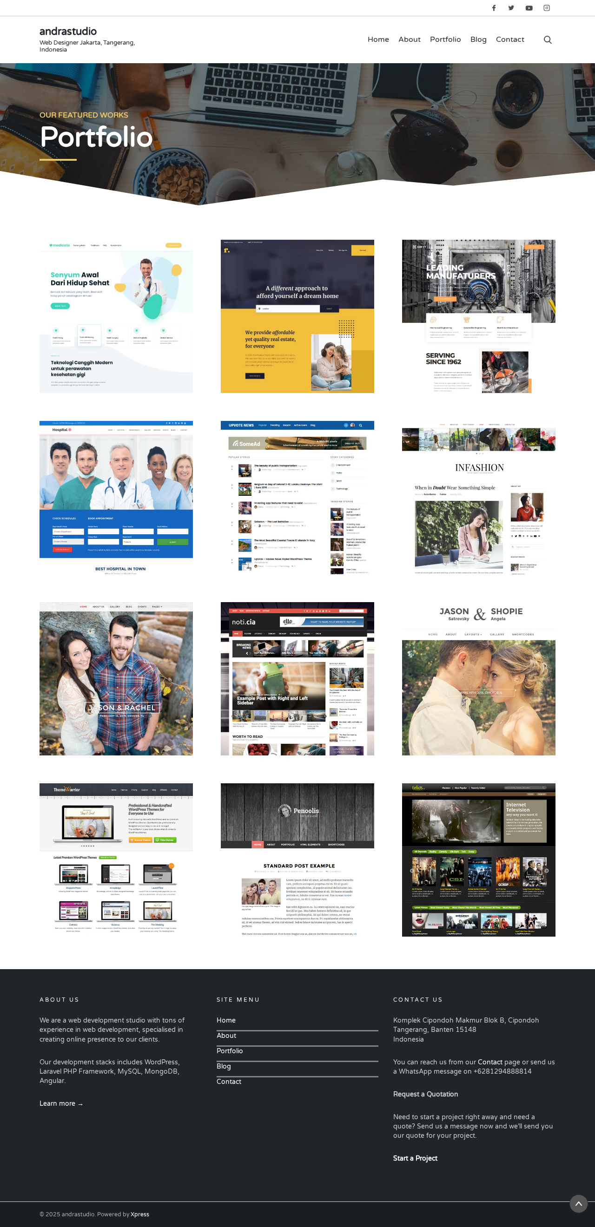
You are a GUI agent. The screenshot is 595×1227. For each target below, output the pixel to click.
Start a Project (415, 1158)
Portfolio (445, 39)
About (409, 39)
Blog (478, 39)
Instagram (546, 7)
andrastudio (68, 32)
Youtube (529, 7)
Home (378, 39)
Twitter (511, 7)
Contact (510, 39)
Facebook (493, 7)
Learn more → (62, 1104)
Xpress (140, 1214)
